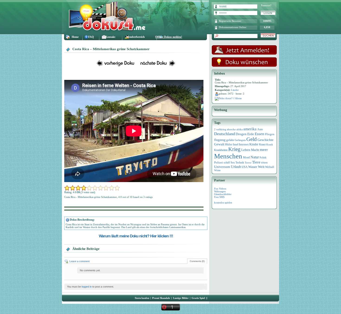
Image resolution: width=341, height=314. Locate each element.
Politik (263, 157)
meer (264, 149)
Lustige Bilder (181, 298)
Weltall (269, 167)
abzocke (231, 129)
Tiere (256, 162)
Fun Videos (220, 188)
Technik (239, 162)
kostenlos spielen (223, 202)
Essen (259, 134)
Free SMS (219, 197)
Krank (269, 144)
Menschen (228, 156)
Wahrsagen (220, 191)
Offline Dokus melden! (168, 37)
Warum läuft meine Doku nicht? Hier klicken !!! (136, 236)
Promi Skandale (161, 298)
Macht (255, 150)
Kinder (253, 144)
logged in (87, 286)
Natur (255, 157)
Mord (246, 157)
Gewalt (219, 144)
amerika (250, 129)
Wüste (217, 170)
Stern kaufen (142, 298)
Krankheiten (221, 150)
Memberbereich (135, 37)
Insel (235, 144)
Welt (261, 167)
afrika (239, 129)
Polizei (218, 162)
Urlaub (236, 167)
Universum (222, 167)
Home (75, 37)
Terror (248, 162)
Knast (262, 144)
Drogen (241, 134)
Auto (260, 129)
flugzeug (219, 140)
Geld (251, 139)
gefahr (230, 140)
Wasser (252, 167)
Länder (235, 89)
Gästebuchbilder (223, 194)
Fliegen (269, 134)
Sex (233, 162)
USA (245, 167)
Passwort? (266, 5)
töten (264, 162)
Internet (244, 144)
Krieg (234, 149)
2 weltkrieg (220, 129)
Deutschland (224, 133)
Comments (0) (197, 261)
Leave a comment (79, 261)
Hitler (228, 144)
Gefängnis (240, 140)
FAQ (91, 37)
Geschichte (265, 140)
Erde (250, 134)
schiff (227, 162)
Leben (245, 150)
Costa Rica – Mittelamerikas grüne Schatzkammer (111, 49)
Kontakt (110, 37)
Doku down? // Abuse (230, 98)
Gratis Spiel (198, 298)
